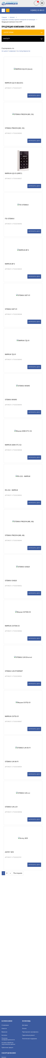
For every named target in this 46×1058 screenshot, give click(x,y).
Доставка (25, 1025)
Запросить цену (34, 95)
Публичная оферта (7, 1047)
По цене (5, 51)
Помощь (26, 1021)
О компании (5, 1025)
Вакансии (4, 1032)
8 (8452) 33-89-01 (37, 10)
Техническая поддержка (29, 1038)
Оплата (24, 1028)
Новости (4, 1028)
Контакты (4, 1035)
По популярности (23, 51)
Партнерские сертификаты (30, 1032)
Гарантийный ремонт (28, 1035)
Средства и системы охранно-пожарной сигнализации (18, 20)
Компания (7, 1021)
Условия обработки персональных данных (8, 1043)
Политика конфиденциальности (8, 1039)
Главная (4, 17)
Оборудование (9, 1053)
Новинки (12, 51)
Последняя (17, 873)
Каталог (12, 17)
